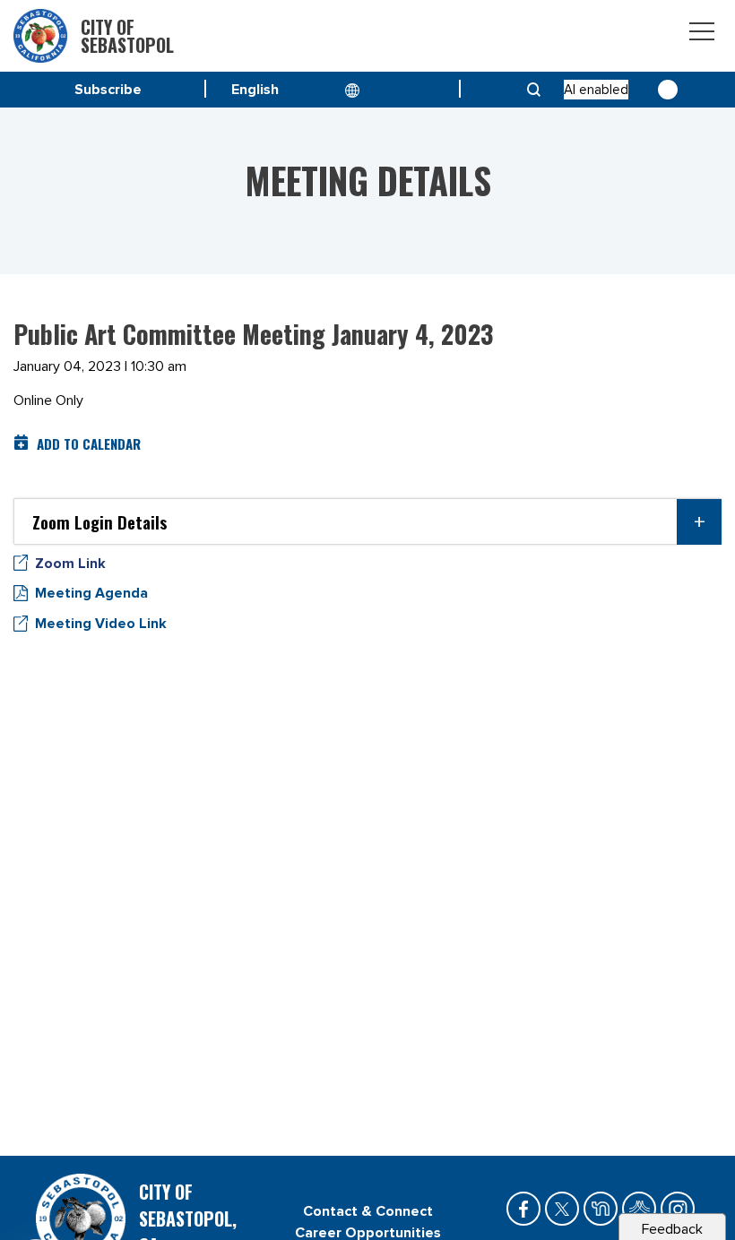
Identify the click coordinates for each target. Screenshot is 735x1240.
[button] (367, 521)
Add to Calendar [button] (89, 443)
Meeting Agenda (91, 593)
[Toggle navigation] (702, 34)
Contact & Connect (368, 1211)
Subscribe (108, 90)
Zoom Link (70, 564)
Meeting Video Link (101, 624)
